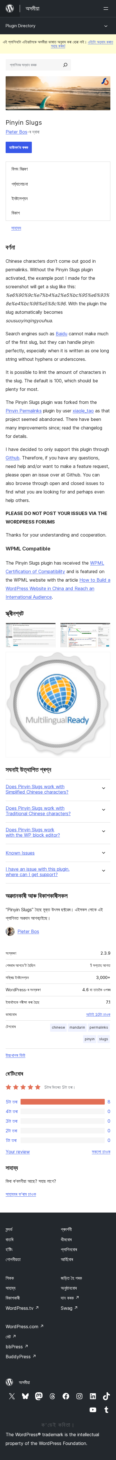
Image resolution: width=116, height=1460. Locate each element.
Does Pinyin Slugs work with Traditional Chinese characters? (38, 811)
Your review (18, 1151)
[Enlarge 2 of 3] (103, 630)
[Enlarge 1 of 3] (48, 630)
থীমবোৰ (66, 1239)
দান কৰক (70, 1298)
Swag (69, 1308)
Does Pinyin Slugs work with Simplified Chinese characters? (37, 789)
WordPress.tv (22, 1308)
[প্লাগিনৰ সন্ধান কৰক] (65, 65)
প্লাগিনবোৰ (69, 1249)
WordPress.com (25, 1326)
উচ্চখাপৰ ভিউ (15, 1055)
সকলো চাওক (101, 1151)
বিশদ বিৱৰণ (20, 169)
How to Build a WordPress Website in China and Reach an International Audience (58, 588)
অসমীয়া (24, 1382)
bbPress (17, 1346)
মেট (11, 1337)
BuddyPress (21, 1356)
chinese (58, 1027)
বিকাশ (16, 213)
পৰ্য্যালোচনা (20, 184)
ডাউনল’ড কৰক (18, 147)
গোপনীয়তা (13, 1259)
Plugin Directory (20, 25)
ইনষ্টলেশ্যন (20, 198)
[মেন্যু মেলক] (107, 8)
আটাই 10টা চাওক (98, 1014)
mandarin (77, 1027)
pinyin (90, 1039)
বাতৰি (9, 1239)
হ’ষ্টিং (9, 1249)
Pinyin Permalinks (24, 411)
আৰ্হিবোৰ (67, 1259)
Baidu (61, 333)
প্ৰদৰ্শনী (66, 1229)
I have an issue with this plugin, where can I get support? (38, 871)
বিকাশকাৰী (13, 1298)
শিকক (10, 1278)
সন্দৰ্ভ (9, 1229)
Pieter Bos (16, 132)
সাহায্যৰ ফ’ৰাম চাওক (21, 1194)
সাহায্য (16, 228)
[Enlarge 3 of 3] (103, 659)
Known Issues (20, 853)
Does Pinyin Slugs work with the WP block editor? (33, 832)
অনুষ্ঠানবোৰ (69, 1288)
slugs (103, 1039)
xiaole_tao (83, 411)
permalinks (99, 1027)
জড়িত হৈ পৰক (71, 1278)
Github (12, 458)
